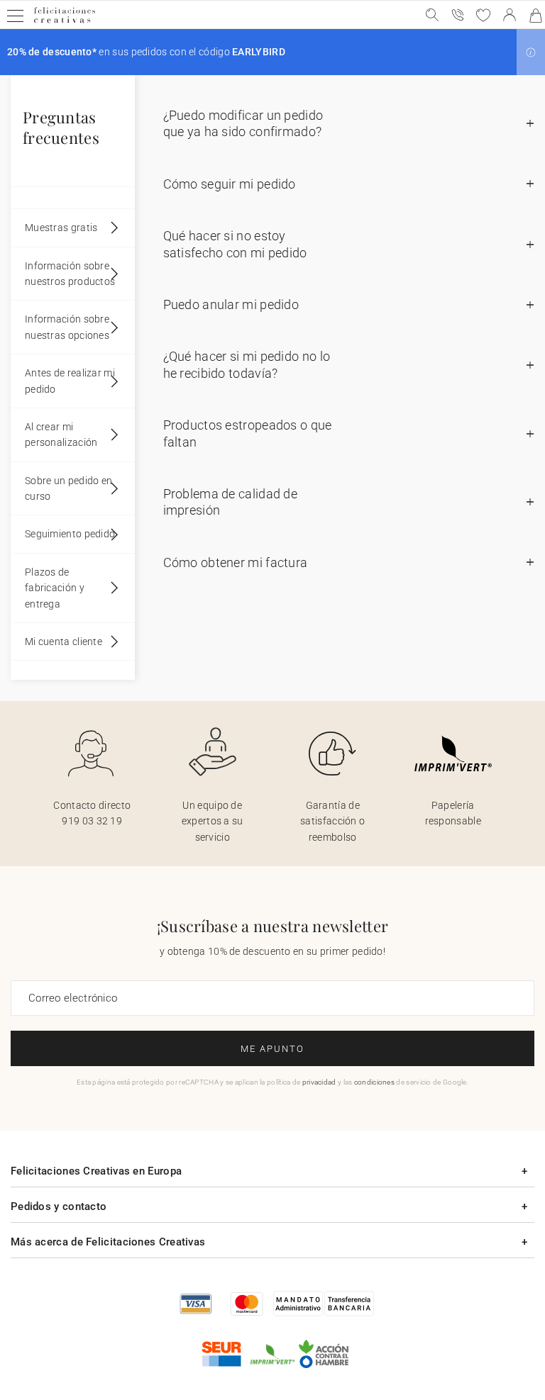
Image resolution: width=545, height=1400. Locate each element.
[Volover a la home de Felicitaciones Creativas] (64, 22)
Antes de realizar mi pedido (70, 380)
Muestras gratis (61, 227)
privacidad (319, 1082)
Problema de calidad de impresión (230, 501)
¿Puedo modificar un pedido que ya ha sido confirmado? (243, 123)
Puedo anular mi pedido (231, 304)
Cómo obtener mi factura (235, 562)
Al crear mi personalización (61, 434)
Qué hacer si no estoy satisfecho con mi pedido (235, 243)
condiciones (374, 1082)
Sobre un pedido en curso (68, 488)
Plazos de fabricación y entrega (54, 588)
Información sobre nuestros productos (70, 273)
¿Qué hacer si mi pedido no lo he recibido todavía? (247, 364)
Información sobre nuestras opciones (67, 326)
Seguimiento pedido (70, 533)
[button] (530, 52)
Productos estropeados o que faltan (247, 433)
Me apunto (272, 1048)
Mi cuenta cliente (63, 641)
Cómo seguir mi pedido (229, 184)
